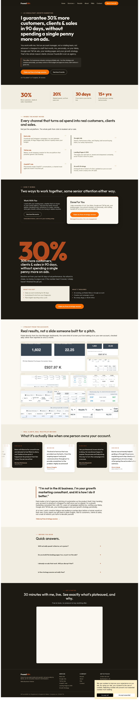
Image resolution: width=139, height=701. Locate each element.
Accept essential (124, 695)
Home (63, 3)
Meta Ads (62, 676)
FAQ (81, 681)
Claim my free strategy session (35, 72)
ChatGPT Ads (63, 683)
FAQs (92, 3)
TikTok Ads (62, 681)
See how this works (32, 214)
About (87, 3)
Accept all (105, 695)
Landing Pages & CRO (65, 685)
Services (71, 3)
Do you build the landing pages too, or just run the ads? (57, 555)
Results (79, 3)
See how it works (58, 72)
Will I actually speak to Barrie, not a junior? (53, 546)
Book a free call (111, 3)
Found (25, 3)
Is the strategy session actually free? (51, 572)
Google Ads (62, 679)
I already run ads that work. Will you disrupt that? (55, 563)
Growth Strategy (64, 688)
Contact (99, 3)
